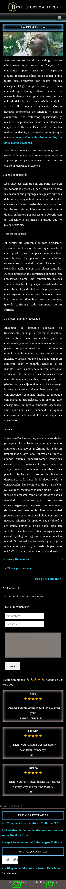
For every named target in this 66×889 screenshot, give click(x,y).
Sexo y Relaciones (17, 559)
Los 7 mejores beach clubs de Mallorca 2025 (31, 823)
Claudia (33, 730)
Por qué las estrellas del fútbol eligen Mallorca (32, 842)
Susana (33, 767)
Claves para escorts (19, 568)
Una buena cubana (47, 578)
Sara (33, 693)
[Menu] (59, 18)
